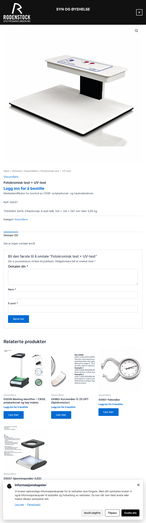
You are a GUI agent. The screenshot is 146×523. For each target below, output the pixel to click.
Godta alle (130, 512)
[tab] (11, 235)
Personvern (33, 504)
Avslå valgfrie (92, 512)
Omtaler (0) (11, 235)
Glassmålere (31, 171)
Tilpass (112, 512)
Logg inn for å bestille (24, 188)
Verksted (17, 171)
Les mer (14, 414)
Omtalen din (18, 266)
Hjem (6, 171)
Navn (12, 289)
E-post (13, 303)
